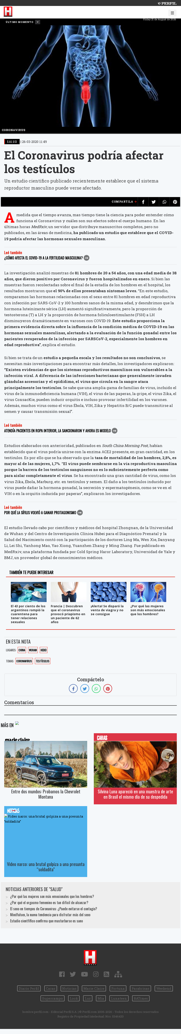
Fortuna (118, 988)
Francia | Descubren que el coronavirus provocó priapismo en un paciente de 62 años (68, 614)
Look (74, 998)
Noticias (69, 988)
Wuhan (33, 650)
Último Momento (20, 22)
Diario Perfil (29, 988)
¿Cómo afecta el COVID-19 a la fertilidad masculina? (43, 257)
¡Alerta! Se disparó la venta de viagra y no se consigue (107, 610)
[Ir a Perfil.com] (167, 3)
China (22, 650)
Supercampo (52, 998)
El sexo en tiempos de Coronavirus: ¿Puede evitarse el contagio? (53, 908)
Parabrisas (140, 988)
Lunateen (119, 998)
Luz (88, 998)
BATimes (141, 998)
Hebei (44, 650)
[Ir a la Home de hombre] (8, 12)
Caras (50, 988)
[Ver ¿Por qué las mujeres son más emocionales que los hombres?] (148, 584)
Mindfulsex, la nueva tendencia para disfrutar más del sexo (50, 914)
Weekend (163, 988)
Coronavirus (24, 661)
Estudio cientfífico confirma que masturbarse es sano (46, 920)
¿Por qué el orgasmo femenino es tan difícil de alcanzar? (49, 902)
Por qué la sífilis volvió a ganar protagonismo (40, 512)
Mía (101, 998)
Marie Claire (93, 988)
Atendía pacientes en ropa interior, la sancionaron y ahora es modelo (57, 430)
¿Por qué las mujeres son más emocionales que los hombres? (147, 610)
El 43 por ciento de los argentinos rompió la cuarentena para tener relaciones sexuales (28, 614)
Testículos (42, 661)
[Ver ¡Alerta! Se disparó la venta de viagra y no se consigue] (108, 584)
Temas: (10, 661)
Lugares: (11, 650)
